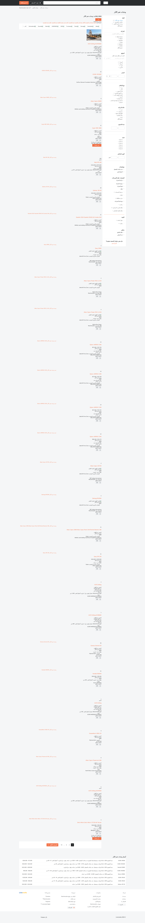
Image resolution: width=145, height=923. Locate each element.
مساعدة (124, 899)
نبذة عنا (124, 896)
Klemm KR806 (121, 874)
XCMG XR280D (121, 870)
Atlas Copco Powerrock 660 (93, 760)
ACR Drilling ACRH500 (95, 790)
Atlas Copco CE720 (95, 466)
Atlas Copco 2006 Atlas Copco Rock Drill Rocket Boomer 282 (84, 529)
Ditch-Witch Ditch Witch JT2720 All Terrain (89, 822)
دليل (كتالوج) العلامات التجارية (94, 906)
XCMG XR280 (121, 860)
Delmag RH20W (96, 498)
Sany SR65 (98, 248)
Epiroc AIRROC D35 (95, 374)
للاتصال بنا (123, 901)
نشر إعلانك (96, 145)
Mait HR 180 (97, 162)
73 (61, 845)
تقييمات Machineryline (95, 904)
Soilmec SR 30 (121, 884)
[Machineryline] (118, 2)
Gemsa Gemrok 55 (96, 645)
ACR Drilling (97, 584)
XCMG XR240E (121, 864)
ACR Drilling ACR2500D (94, 44)
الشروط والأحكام (97, 896)
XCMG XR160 (121, 877)
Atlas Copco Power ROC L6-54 (92, 281)
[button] (100, 58)
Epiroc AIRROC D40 (95, 344)
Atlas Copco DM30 (96, 101)
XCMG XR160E (97, 74)
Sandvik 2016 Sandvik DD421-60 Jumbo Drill (88, 217)
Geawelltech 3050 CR (95, 733)
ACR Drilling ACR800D (95, 615)
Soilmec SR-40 (97, 190)
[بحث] (99, 3)
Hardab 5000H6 (97, 673)
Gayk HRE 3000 (96, 128)
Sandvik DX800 (121, 867)
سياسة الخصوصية (97, 899)
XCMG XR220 (121, 880)
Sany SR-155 (97, 556)
